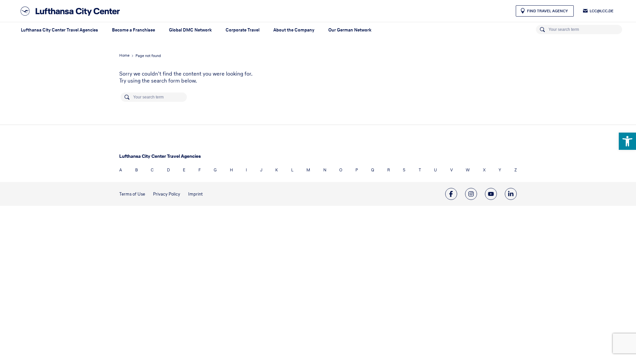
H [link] (231, 170)
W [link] (468, 170)
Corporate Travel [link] (242, 30)
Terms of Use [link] (132, 194)
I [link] (246, 170)
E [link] (184, 170)
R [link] (388, 170)
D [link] (168, 170)
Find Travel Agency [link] (547, 11)
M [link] (308, 170)
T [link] (420, 170)
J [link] (261, 170)
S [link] (404, 170)
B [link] (136, 170)
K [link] (276, 170)
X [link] (484, 170)
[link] (627, 141)
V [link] (451, 170)
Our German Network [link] (349, 30)
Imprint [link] (195, 194)
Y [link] (500, 170)
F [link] (199, 170)
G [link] (215, 170)
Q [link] (372, 170)
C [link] (152, 170)
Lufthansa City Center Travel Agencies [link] (59, 30)
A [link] (120, 170)
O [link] (340, 170)
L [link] (292, 170)
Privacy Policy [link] (166, 194)
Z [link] (515, 170)
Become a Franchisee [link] (133, 30)
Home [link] (124, 55)
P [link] (356, 170)
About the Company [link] (293, 30)
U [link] (435, 170)
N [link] (324, 170)
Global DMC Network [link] (190, 30)
